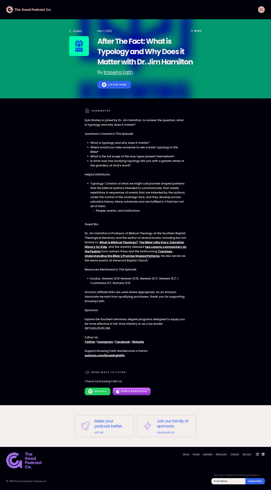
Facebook (122, 342)
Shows (196, 454)
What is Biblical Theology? (118, 242)
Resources (221, 454)
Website (138, 342)
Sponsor (246, 454)
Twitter (90, 342)
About (186, 454)
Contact (234, 454)
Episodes (207, 454)
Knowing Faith (118, 72)
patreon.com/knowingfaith (105, 355)
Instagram (105, 342)
